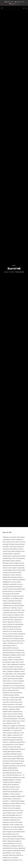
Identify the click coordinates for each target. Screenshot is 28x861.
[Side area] (23, 8)
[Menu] (25, 8)
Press (14, 265)
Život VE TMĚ (7, 532)
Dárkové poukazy (9, 1)
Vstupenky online (20, 1)
